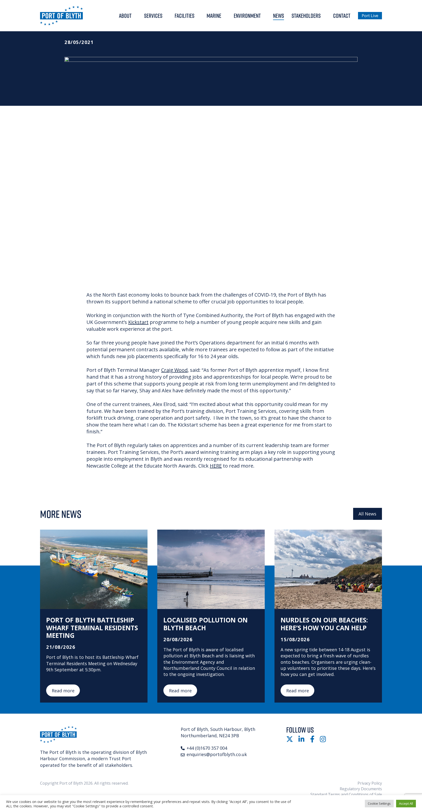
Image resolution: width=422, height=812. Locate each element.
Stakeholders (306, 16)
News (278, 16)
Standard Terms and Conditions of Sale (346, 794)
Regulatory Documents (361, 788)
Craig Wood (174, 370)
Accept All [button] (406, 803)
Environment (247, 16)
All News (367, 514)
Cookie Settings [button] (379, 803)
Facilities (184, 16)
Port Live (370, 15)
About (125, 16)
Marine (214, 16)
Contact (341, 16)
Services (153, 16)
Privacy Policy (370, 783)
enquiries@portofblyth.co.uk (217, 754)
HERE (216, 465)
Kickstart (138, 322)
